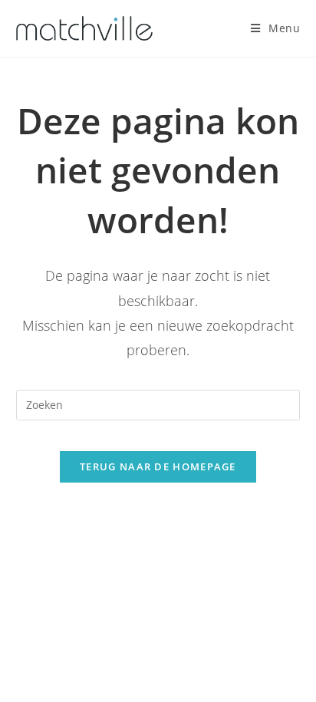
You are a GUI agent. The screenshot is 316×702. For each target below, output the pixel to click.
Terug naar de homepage (158, 466)
